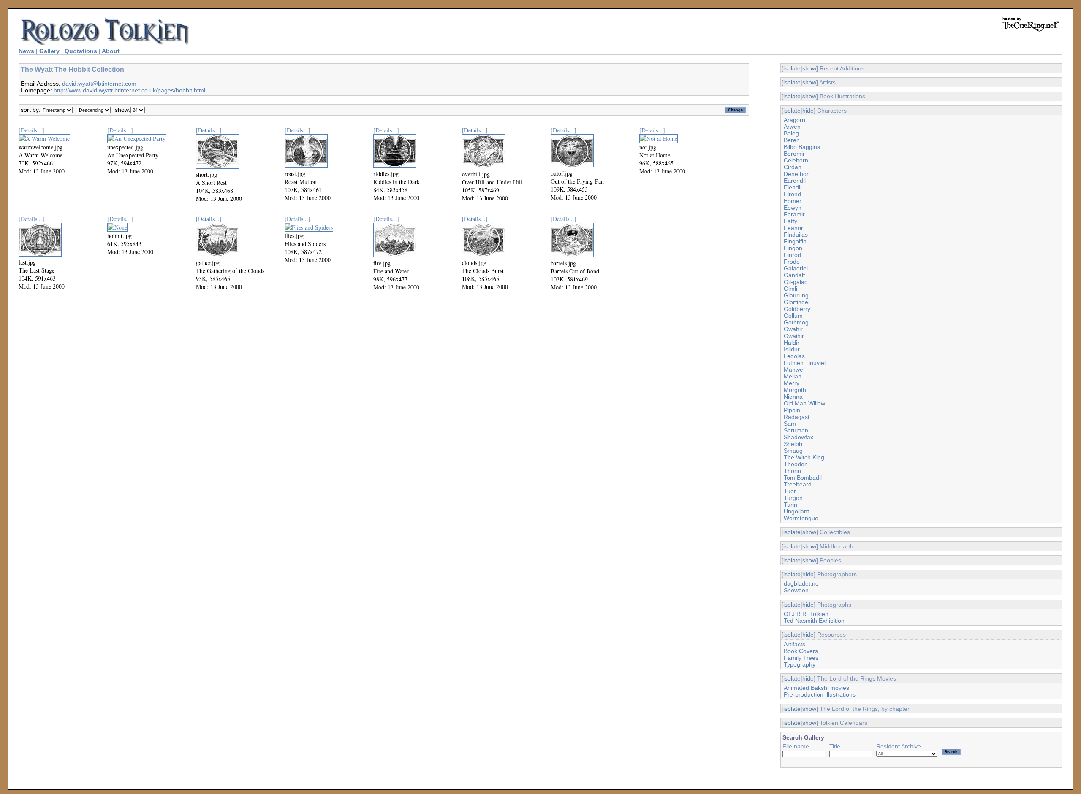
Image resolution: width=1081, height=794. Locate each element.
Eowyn (792, 207)
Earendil (795, 180)
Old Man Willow (804, 403)
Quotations (81, 51)
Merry (791, 383)
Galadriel (796, 268)
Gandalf (794, 275)
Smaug (793, 450)
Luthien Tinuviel (805, 362)
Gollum (793, 315)
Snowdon (796, 590)
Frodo (792, 261)
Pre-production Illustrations (820, 694)
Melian (792, 376)
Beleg (791, 133)
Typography (799, 664)
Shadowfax (798, 437)
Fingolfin (795, 241)
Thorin (792, 470)
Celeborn (796, 160)
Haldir (791, 342)
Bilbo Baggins (802, 146)
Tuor (790, 491)
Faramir (794, 214)
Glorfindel (796, 302)
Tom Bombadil (803, 477)
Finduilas (796, 234)
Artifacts (794, 644)
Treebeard (798, 484)
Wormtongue (801, 518)
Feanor (793, 227)
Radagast (796, 416)
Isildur (792, 349)
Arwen (792, 126)
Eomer (792, 200)
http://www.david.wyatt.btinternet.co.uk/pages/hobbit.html (129, 90)
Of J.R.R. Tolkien (806, 613)
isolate (792, 68)
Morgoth (795, 389)
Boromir (794, 153)
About (111, 51)
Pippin (792, 410)
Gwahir (793, 329)
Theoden (796, 464)
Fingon (793, 248)
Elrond (792, 194)
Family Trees (801, 657)
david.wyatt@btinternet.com (99, 83)
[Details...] (31, 130)
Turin (790, 504)
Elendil (792, 187)
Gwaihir (794, 335)
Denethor (796, 173)
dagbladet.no (801, 583)
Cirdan (792, 167)
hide (808, 110)
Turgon (793, 497)
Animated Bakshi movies (816, 687)
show (809, 68)
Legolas (794, 356)
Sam (790, 423)
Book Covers (801, 651)
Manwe (793, 369)
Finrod (792, 254)
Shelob (793, 443)
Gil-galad (796, 281)
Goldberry (797, 308)
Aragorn (794, 119)
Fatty (790, 221)
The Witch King (804, 457)
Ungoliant (796, 511)
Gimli (790, 288)
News (26, 51)
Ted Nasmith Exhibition (814, 620)
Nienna (793, 396)
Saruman (796, 430)
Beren (792, 140)
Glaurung (796, 295)
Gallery (49, 51)
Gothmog (796, 322)
